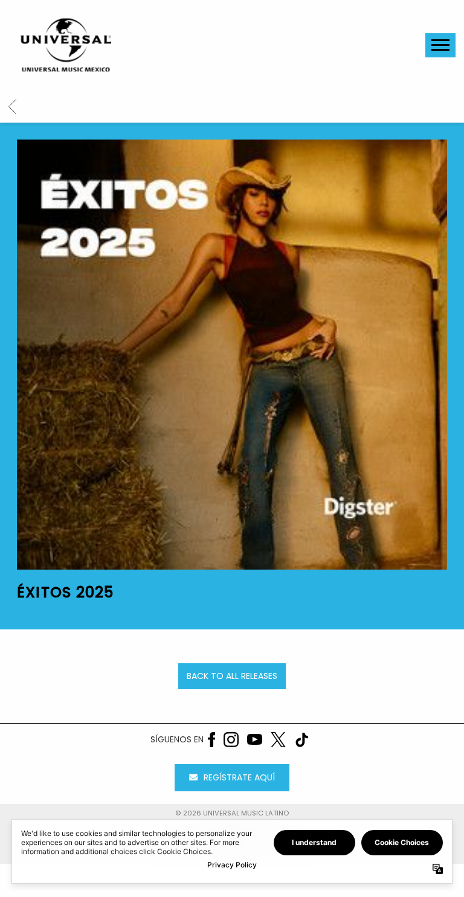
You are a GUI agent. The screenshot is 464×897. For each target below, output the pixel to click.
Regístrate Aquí (239, 777)
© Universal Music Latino (232, 813)
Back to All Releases (232, 676)
